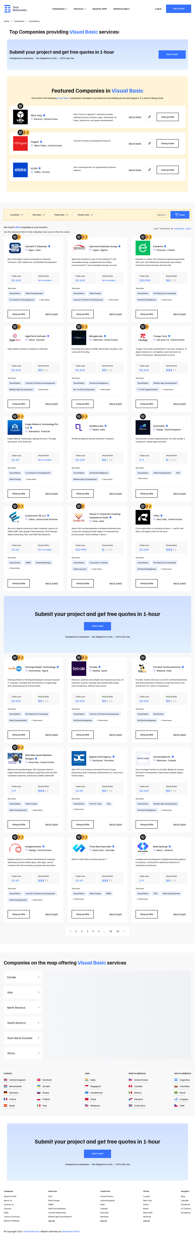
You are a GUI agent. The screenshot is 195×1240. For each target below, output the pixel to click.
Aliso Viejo (161, 519)
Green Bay (33, 762)
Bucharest (97, 760)
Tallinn (37, 171)
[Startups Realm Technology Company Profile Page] (15, 668)
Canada (172, 760)
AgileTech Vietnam (37, 336)
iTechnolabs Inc (163, 756)
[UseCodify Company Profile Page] (143, 427)
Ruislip (159, 429)
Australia (109, 850)
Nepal (45, 670)
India (38, 249)
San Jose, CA (162, 339)
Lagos (95, 249)
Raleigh (32, 850)
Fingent (36, 141)
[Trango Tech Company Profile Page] (143, 337)
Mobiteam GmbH (71, 1231)
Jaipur (31, 249)
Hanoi (31, 339)
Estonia (46, 171)
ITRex (157, 515)
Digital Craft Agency (101, 756)
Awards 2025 (99, 8)
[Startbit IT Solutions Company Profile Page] (15, 248)
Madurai (160, 670)
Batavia (38, 118)
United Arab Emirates (47, 519)
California (97, 339)
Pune (95, 521)
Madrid (96, 670)
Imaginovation (34, 846)
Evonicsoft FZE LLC (37, 515)
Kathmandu (34, 670)
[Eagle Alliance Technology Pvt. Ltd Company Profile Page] (15, 427)
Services (78, 8)
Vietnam (40, 339)
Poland (171, 249)
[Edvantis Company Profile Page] (143, 248)
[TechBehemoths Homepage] (15, 8)
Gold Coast (98, 850)
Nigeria (104, 249)
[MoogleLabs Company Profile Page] (79, 337)
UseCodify (160, 425)
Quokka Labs (97, 425)
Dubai (31, 519)
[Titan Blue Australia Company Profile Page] (79, 848)
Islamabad (33, 431)
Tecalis (94, 666)
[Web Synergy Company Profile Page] (143, 848)
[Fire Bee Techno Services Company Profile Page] (143, 668)
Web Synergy (162, 846)
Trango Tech (161, 336)
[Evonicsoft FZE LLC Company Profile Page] (15, 517)
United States (51, 118)
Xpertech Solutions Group (104, 246)
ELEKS (36, 168)
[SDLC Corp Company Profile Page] (20, 117)
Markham (161, 760)
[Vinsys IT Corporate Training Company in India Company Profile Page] (79, 517)
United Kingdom (172, 429)
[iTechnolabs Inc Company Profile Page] (143, 758)
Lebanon (168, 850)
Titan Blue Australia (101, 846)
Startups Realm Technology (42, 666)
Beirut (159, 850)
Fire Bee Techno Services (168, 666)
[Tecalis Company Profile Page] (79, 668)
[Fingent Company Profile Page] (20, 143)
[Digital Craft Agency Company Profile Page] (79, 758)
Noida (95, 429)
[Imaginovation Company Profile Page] (15, 848)
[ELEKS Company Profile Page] (20, 170)
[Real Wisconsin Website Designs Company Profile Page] (15, 758)
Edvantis (159, 246)
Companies (58, 8)
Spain (104, 670)
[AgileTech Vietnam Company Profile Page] (15, 337)
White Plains (40, 145)
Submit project (121, 8)
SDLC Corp (38, 115)
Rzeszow (161, 249)
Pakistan (45, 431)
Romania (109, 760)
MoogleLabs (97, 336)
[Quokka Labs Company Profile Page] (79, 427)
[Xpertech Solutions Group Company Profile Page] (79, 248)
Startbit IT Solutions (37, 246)
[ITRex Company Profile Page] (143, 517)
